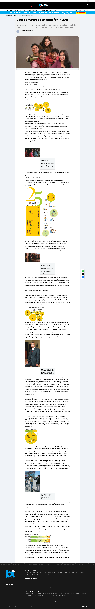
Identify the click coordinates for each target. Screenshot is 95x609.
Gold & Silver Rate (52, 8)
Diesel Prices (42, 10)
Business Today (20, 1)
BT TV (26, 8)
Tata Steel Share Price (70, 581)
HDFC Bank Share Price (57, 581)
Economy (36, 572)
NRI (7, 10)
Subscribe (80, 4)
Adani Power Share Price (44, 581)
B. (32, 179)
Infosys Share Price (81, 593)
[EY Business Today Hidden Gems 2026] (86, 10)
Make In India (43, 8)
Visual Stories (68, 572)
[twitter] (12, 584)
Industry (70, 8)
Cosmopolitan (51, 1)
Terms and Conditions (68, 601)
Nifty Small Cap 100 (48, 587)
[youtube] (9, 584)
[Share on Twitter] (83, 274)
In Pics (24, 10)
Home (7, 8)
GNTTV (77, 1)
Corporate (60, 572)
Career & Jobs (12, 10)
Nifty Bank (39, 587)
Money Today (78, 8)
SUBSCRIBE (81, 13)
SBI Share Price (29, 595)
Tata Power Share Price (62, 595)
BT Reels (55, 10)
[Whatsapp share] (82, 271)
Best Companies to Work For (32, 84)
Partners (83, 601)
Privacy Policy (53, 601)
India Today (32, 1)
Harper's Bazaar (58, 1)
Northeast (37, 1)
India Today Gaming (43, 1)
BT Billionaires (34, 8)
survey (26, 91)
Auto (45, 574)
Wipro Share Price (50, 595)
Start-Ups (28, 574)
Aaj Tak (73, 1)
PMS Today (49, 10)
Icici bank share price (39, 595)
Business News (9, 15)
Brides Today (64, 1)
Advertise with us (38, 601)
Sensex (27, 587)
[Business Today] (43, 5)
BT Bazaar (26, 1)
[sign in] (87, 4)
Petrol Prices (35, 10)
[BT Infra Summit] (80, 10)
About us (12, 601)
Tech (64, 8)
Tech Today (43, 572)
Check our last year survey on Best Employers (36, 290)
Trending (75, 572)
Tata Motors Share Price (31, 581)
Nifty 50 (33, 587)
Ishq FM (69, 1)
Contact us (24, 601)
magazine (14, 15)
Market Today (29, 572)
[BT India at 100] (76, 10)
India (60, 8)
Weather (29, 10)
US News (19, 10)
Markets (13, 8)
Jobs (49, 574)
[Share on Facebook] (83, 277)
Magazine (20, 8)
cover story (19, 15)
